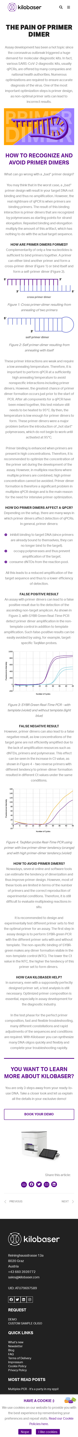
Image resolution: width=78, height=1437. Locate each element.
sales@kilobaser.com (24, 1277)
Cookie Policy (17, 1366)
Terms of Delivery (19, 1358)
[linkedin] (23, 1299)
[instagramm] (30, 1299)
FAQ (11, 1354)
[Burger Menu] (68, 7)
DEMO (12, 1319)
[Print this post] (24, 1184)
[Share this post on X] (39, 1184)
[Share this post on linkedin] (54, 1184)
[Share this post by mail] (47, 1184)
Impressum (15, 1362)
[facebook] (11, 1299)
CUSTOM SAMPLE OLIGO (25, 1323)
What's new (15, 1342)
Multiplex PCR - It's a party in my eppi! (33, 1389)
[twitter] (17, 1299)
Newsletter (15, 1346)
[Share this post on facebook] (31, 1184)
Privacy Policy (17, 1370)
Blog (11, 1350)
